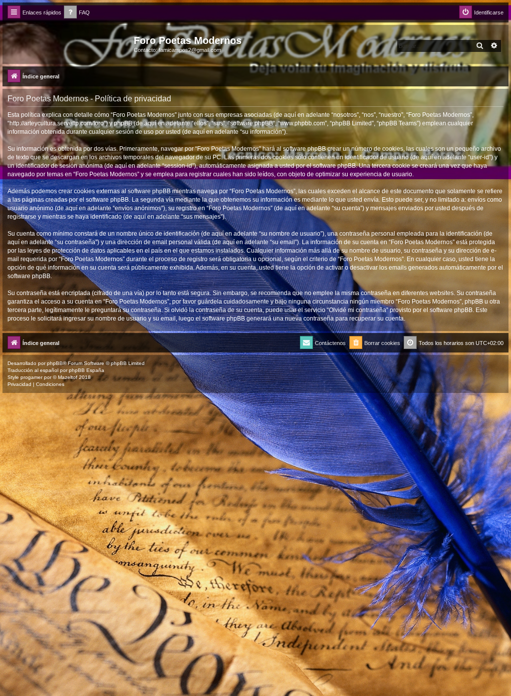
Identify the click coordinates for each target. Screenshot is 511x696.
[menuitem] (77, 12)
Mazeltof (67, 377)
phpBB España (86, 370)
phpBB (55, 363)
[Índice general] (69, 43)
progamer (31, 377)
